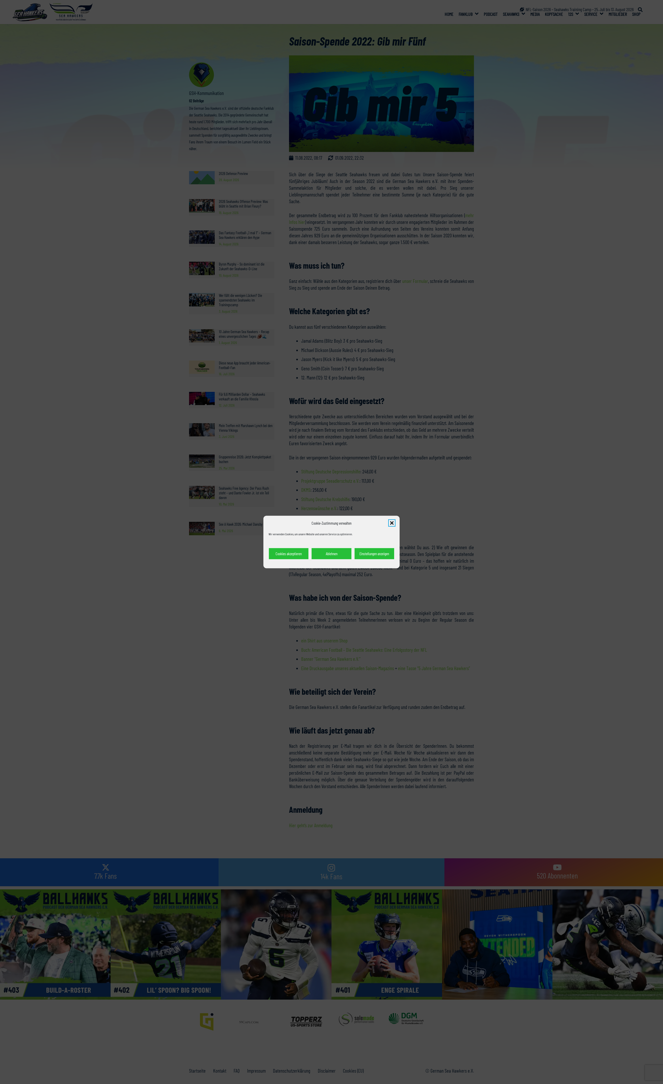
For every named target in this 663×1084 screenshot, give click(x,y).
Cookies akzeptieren (289, 553)
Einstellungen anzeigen (374, 553)
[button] (391, 523)
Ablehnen (331, 553)
